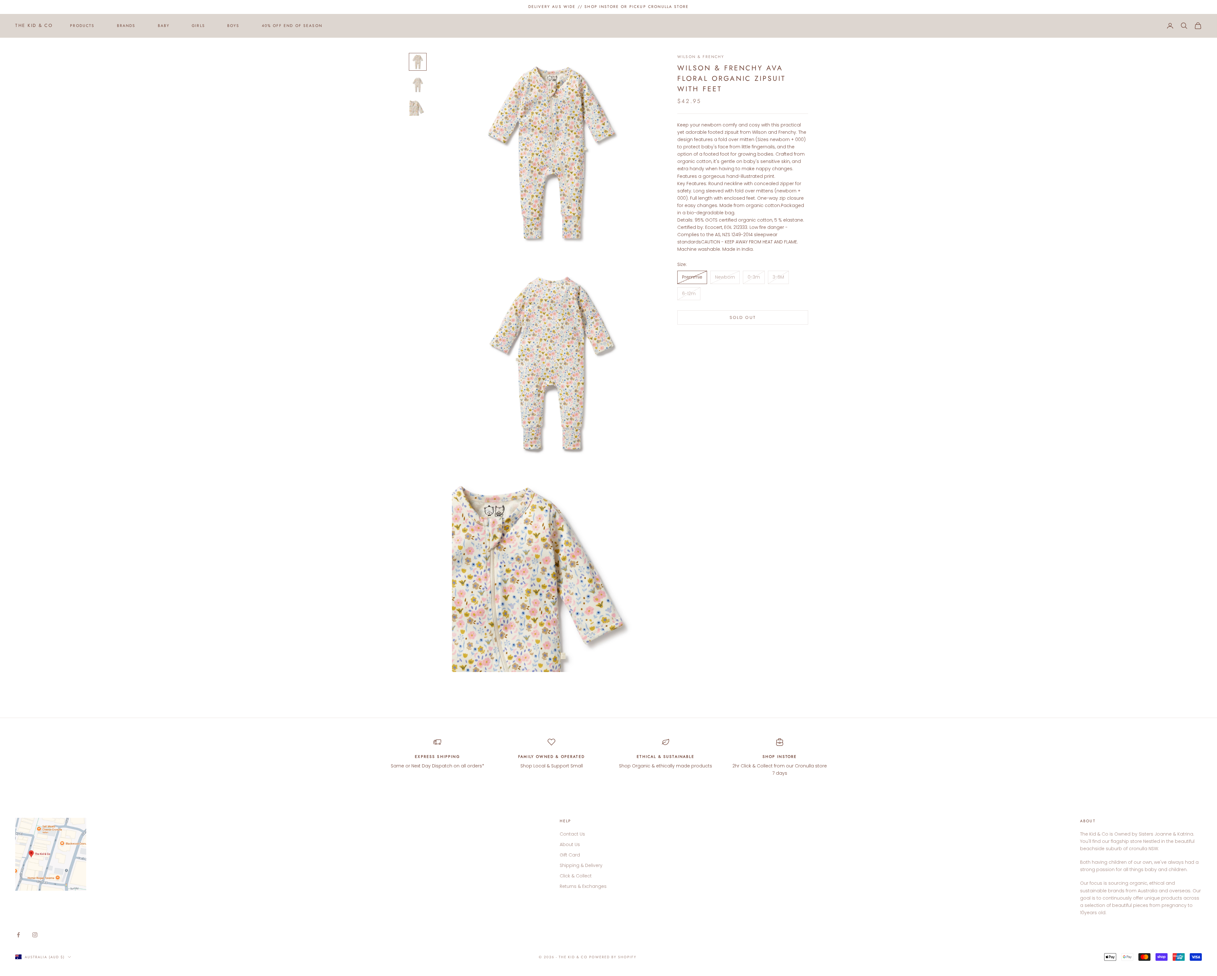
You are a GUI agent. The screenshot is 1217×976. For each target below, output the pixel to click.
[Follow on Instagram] (35, 935)
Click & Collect (576, 876)
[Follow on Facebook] (18, 935)
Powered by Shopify (612, 957)
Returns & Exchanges (583, 886)
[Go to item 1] (418, 62)
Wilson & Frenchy (700, 57)
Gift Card (570, 855)
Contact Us (572, 834)
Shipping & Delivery (581, 865)
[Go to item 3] (418, 107)
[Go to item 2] (418, 85)
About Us (570, 844)
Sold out (743, 317)
